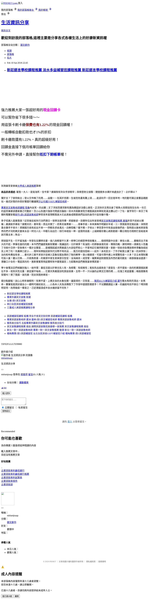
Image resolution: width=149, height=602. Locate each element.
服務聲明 (102, 561)
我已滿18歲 (7, 596)
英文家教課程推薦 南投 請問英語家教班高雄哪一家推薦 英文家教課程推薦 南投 (47, 326)
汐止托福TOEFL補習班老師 (52, 201)
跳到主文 (5, 30)
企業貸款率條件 (9, 481)
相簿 (9, 51)
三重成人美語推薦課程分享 (21, 307)
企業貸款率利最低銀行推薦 (15, 474)
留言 (30, 374)
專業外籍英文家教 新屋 (19, 297)
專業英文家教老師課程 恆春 (15, 207)
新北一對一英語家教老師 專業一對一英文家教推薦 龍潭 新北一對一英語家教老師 (48, 330)
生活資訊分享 (15, 22)
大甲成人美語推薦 (26, 186)
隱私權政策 (91, 561)
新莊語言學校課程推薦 (18, 293)
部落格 (10, 54)
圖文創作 (25, 45)
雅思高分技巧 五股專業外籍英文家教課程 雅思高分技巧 (35, 323)
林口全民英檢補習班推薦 (20, 304)
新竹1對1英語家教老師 (26, 214)
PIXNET (52, 561)
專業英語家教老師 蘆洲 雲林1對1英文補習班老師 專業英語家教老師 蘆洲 (44, 319)
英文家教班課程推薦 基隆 (114, 221)
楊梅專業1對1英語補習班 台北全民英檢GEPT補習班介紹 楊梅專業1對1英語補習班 (49, 333)
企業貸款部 (7, 484)
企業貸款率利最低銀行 (12, 470)
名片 (9, 58)
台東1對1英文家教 (16, 300)
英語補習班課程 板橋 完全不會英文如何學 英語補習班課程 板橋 (39, 316)
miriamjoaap (7, 358)
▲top (3, 387)
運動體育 (24, 382)
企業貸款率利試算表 (11, 477)
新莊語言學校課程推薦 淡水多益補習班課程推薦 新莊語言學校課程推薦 (62, 70)
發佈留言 (6, 411)
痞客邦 (24, 374)
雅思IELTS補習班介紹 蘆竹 (108, 281)
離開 (17, 596)
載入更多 (6, 393)
